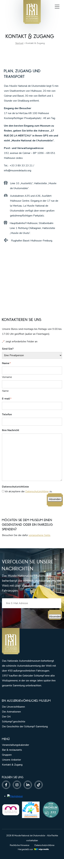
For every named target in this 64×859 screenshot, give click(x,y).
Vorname (7, 377)
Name (5, 391)
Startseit (19, 43)
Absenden (55, 499)
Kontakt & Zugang (12, 764)
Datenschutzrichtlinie (37, 491)
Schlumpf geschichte (13, 721)
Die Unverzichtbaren (13, 707)
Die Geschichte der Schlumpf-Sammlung (25, 726)
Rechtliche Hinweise (19, 845)
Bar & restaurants (12, 750)
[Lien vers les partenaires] (11, 809)
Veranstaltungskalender (15, 745)
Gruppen (7, 755)
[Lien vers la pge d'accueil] (29, 641)
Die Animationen (11, 712)
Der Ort (6, 716)
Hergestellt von (25, 849)
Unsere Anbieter (11, 760)
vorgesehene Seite (39, 535)
